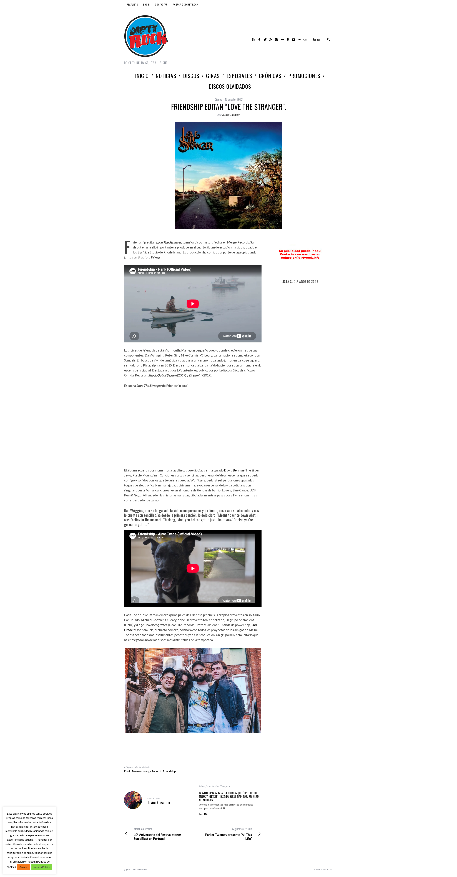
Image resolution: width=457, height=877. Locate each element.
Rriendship (169, 771)
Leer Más (204, 814)
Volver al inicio (321, 869)
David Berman (234, 470)
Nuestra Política (42, 867)
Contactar (161, 4)
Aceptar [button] (23, 867)
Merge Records (152, 771)
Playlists (132, 4)
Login (146, 4)
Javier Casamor (231, 114)
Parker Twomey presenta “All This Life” (228, 833)
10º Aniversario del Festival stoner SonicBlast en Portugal (157, 833)
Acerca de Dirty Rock (185, 4)
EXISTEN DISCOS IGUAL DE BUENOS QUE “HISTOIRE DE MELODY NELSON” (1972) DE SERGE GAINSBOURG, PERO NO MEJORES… (229, 796)
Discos (218, 99)
